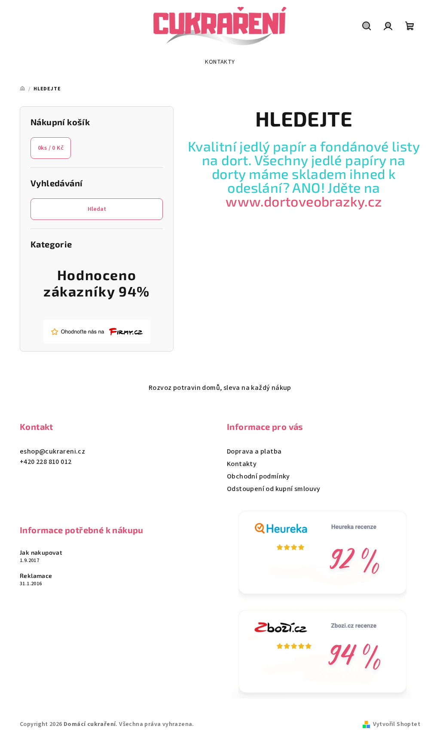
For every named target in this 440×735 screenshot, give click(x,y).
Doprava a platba (254, 451)
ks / (51, 148)
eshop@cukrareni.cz (52, 451)
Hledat (97, 209)
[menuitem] (219, 62)
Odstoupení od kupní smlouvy (274, 489)
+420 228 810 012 (45, 461)
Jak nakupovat (41, 553)
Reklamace (36, 576)
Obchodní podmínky (258, 476)
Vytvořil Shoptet (396, 724)
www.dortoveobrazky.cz (304, 201)
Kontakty (242, 464)
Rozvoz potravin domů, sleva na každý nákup (220, 387)
